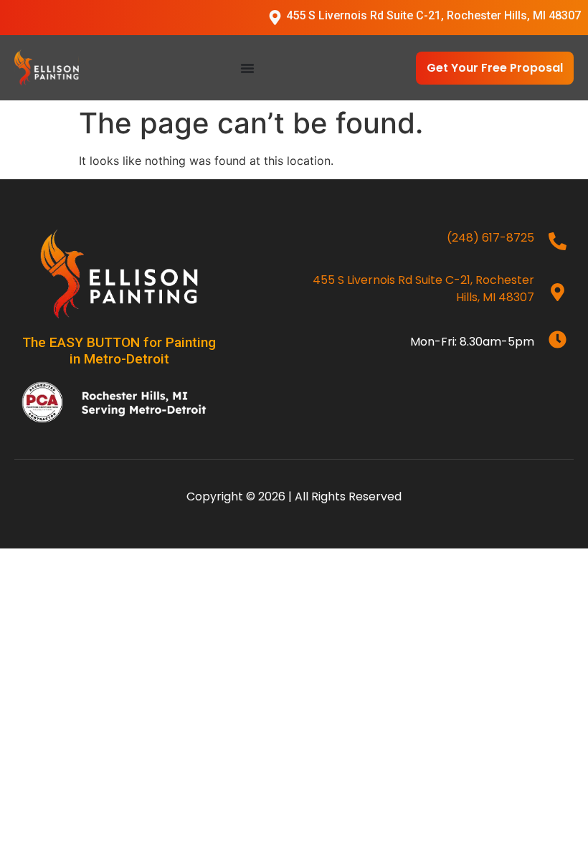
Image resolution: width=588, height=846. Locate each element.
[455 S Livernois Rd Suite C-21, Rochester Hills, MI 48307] (275, 17)
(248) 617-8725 (490, 237)
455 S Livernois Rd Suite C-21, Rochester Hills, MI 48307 (433, 15)
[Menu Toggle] (247, 68)
